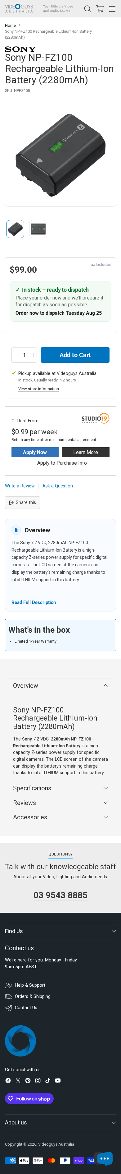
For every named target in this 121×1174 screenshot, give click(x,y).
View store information (38, 388)
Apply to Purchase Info (62, 463)
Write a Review (20, 486)
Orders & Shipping (33, 996)
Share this (26, 502)
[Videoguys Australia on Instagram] (38, 1081)
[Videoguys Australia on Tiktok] (48, 1081)
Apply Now (35, 452)
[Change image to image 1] (15, 229)
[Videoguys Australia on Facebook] (8, 1081)
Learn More (85, 452)
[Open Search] (87, 8)
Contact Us (26, 1007)
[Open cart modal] (99, 8)
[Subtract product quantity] (15, 354)
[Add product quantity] (33, 354)
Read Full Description (33, 602)
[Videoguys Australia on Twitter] (18, 1081)
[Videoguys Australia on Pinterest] (28, 1081)
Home (10, 25)
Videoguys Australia (56, 1144)
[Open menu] (112, 8)
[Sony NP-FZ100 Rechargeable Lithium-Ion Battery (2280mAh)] (60, 155)
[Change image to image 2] (38, 229)
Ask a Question (58, 486)
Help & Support (30, 985)
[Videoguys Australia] (40, 8)
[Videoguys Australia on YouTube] (57, 1081)
